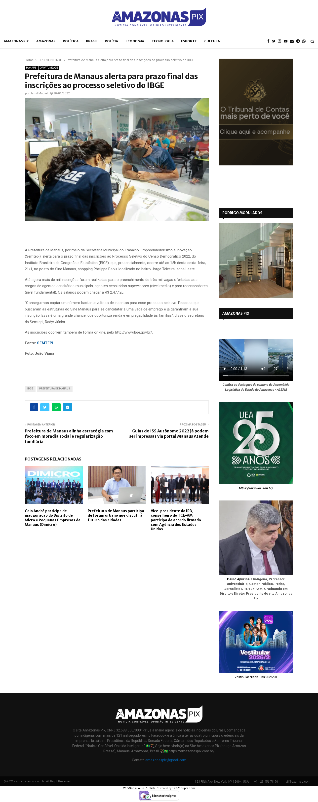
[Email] (293, 41)
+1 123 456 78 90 (266, 781)
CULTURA (212, 41)
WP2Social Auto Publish (139, 788)
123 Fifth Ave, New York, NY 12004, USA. (222, 781)
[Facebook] (269, 41)
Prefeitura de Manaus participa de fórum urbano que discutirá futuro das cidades (116, 515)
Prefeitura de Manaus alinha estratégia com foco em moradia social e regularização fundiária (69, 436)
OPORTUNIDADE (49, 67)
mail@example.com (296, 781)
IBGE (30, 388)
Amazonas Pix (16, 41)
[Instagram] (281, 41)
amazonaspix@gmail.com (165, 760)
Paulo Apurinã (238, 579)
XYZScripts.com (184, 788)
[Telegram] (299, 41)
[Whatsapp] (305, 41)
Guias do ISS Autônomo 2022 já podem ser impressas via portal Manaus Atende (169, 433)
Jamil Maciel (39, 93)
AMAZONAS (45, 41)
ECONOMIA (134, 41)
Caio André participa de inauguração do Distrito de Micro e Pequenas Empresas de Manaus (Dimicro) (52, 518)
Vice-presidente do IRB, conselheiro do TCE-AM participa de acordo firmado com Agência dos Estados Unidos (176, 520)
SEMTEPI (45, 343)
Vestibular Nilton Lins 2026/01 (256, 677)
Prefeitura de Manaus (54, 388)
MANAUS (31, 67)
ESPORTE (189, 41)
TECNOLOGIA (163, 41)
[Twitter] (275, 41)
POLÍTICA (71, 41)
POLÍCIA (111, 41)
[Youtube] (287, 41)
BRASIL (91, 41)
